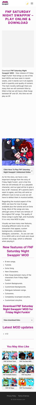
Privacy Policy (11, 396)
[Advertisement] (18, 49)
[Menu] (32, 3)
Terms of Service (23, 396)
